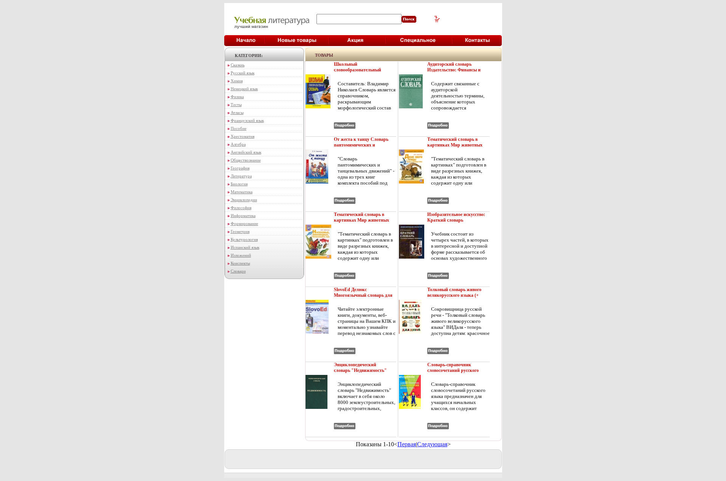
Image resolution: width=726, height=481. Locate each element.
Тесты (236, 104)
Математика (242, 192)
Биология (239, 184)
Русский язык (242, 73)
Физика (237, 96)
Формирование (244, 223)
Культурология (244, 239)
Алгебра (238, 144)
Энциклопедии (244, 199)
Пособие (239, 128)
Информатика (243, 215)
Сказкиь (238, 65)
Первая (406, 444)
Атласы (237, 112)
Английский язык (246, 152)
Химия (237, 81)
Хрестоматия (242, 136)
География (240, 168)
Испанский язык (245, 247)
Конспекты (240, 263)
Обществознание (246, 160)
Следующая (432, 444)
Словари (238, 271)
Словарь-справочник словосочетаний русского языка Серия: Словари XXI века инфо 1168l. (456, 373)
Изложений (241, 255)
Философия (241, 207)
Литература (241, 176)
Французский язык (247, 120)
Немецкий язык (244, 88)
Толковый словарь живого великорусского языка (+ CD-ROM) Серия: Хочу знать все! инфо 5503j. (454, 298)
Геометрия (240, 231)
